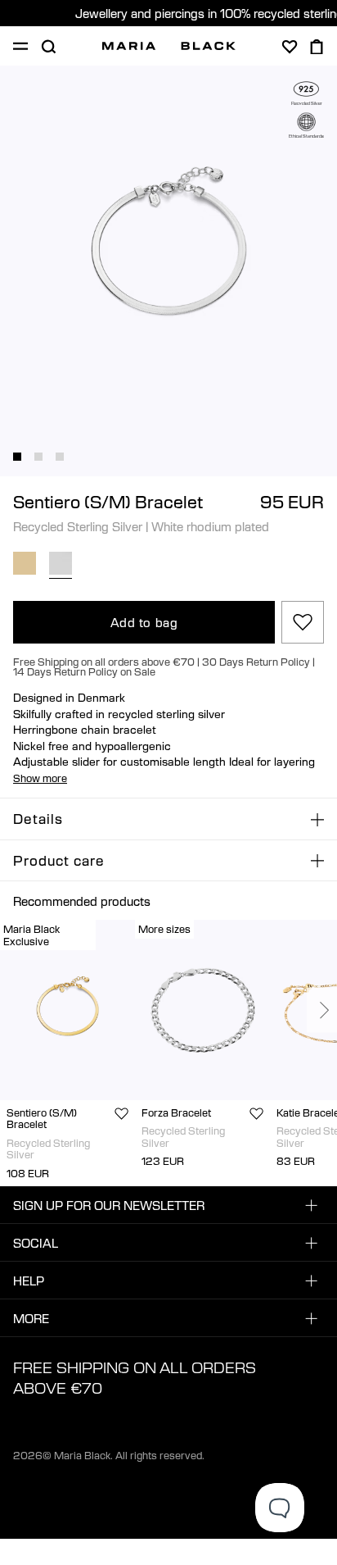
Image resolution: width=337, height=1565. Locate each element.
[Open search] (48, 46)
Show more (40, 778)
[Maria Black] (169, 46)
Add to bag (144, 622)
